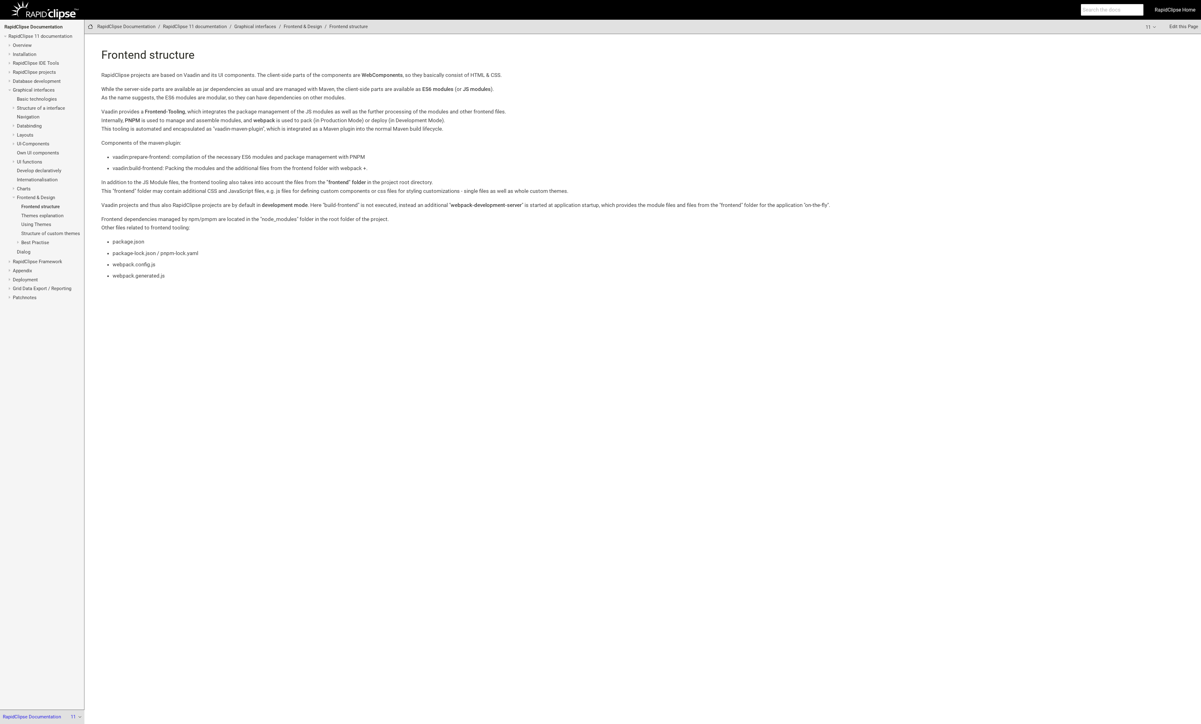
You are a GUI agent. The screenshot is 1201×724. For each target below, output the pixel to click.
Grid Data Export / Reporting (42, 288)
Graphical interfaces (34, 90)
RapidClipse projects (34, 72)
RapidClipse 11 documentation (40, 36)
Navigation (28, 117)
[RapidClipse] (45, 10)
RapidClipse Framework (37, 261)
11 (1149, 27)
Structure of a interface (41, 108)
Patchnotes (25, 297)
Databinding (29, 126)
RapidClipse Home (1175, 10)
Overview (22, 45)
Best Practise (35, 242)
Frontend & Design (36, 197)
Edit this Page (1183, 26)
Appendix (22, 271)
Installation (24, 54)
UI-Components (33, 144)
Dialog (23, 252)
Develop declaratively (39, 170)
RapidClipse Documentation (33, 27)
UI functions (29, 162)
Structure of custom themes (50, 233)
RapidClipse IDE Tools (36, 63)
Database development (37, 81)
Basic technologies (37, 99)
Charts (24, 189)
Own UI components (38, 153)
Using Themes (36, 224)
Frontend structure (40, 206)
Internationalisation (37, 180)
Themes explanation (42, 216)
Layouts (25, 135)
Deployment (25, 280)
